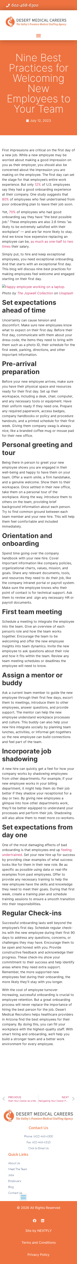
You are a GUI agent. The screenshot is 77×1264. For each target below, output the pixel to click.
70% (12, 212)
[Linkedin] (42, 1220)
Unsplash (66, 293)
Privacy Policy (38, 1255)
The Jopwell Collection (35, 293)
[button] (39, 36)
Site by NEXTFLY (38, 1231)
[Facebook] (34, 1220)
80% (5, 199)
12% (38, 184)
